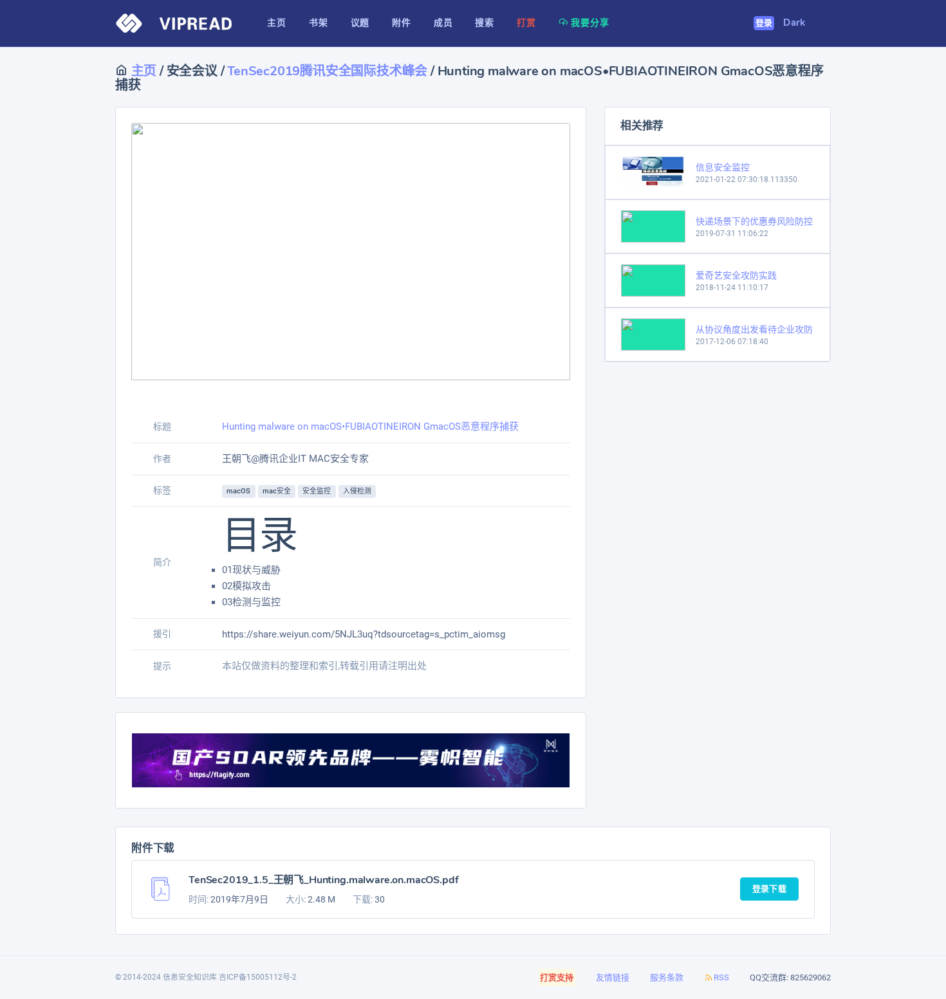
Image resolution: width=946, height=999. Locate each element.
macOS (239, 491)
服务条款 (666, 977)
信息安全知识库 (190, 977)
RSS (721, 977)
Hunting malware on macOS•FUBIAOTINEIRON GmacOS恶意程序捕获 (370, 426)
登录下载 (769, 889)
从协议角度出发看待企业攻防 (754, 329)
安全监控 (316, 491)
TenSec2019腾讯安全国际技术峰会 (327, 71)
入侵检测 (357, 491)
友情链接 (612, 977)
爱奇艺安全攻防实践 (736, 275)
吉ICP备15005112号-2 (258, 977)
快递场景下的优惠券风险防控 (754, 221)
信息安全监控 (723, 167)
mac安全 (277, 491)
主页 (142, 71)
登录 (764, 23)
